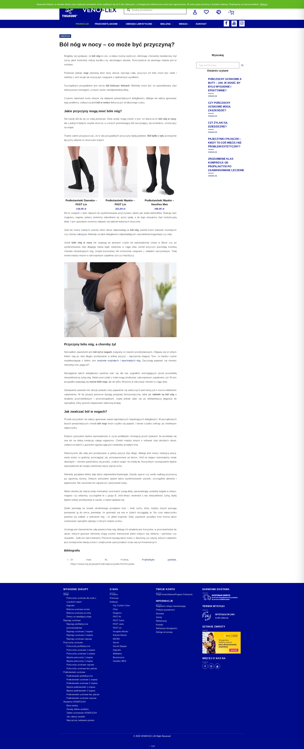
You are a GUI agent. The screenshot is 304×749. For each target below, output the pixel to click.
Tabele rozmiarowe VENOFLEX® (81, 713)
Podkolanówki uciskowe (74, 672)
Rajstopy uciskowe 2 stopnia (79, 635)
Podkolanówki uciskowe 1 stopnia (81, 679)
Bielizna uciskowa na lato (78, 609)
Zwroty (159, 617)
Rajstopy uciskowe (72, 620)
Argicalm (70, 605)
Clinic (115, 609)
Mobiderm (117, 653)
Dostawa (160, 613)
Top (153, 746)
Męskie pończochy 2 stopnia (79, 661)
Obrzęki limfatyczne (139, 24)
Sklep (66, 594)
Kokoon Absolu (120, 635)
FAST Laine (118, 624)
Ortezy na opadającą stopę (78, 616)
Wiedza (183, 24)
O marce (114, 594)
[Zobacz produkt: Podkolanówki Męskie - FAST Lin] (120, 172)
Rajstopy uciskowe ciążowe (79, 639)
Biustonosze (118, 657)
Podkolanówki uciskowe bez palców (82, 694)
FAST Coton (118, 620)
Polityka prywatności (165, 610)
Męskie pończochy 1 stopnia (79, 657)
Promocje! (82, 24)
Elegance (117, 613)
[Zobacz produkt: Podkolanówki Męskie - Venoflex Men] (159, 172)
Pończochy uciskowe (73, 642)
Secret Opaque (120, 646)
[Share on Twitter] (43, 73)
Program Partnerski (184, 594)
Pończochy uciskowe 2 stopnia (80, 653)
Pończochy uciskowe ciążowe (80, 665)
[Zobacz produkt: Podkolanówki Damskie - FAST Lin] (81, 172)
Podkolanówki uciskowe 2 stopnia (81, 683)
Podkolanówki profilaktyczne (79, 676)
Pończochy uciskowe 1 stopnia (80, 650)
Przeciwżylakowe (106, 24)
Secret (116, 642)
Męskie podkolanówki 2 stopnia (80, 690)
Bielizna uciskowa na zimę (78, 613)
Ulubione (171, 594)
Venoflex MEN (119, 661)
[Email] (43, 90)
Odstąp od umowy (164, 632)
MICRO (116, 639)
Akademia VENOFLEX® (74, 702)
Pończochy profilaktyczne (78, 646)
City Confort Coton (121, 605)
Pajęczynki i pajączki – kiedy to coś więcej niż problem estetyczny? (224, 143)
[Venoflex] (87, 10)
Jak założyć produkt (75, 716)
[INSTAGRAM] (242, 23)
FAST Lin (117, 628)
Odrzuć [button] (263, 4)
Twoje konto (161, 594)
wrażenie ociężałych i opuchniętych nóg (118, 360)
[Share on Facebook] (43, 65)
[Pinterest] (43, 82)
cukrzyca (81, 234)
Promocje (114, 598)
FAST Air (117, 616)
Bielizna (165, 24)
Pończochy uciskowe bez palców (81, 668)
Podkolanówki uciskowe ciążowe (81, 698)
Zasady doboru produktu (77, 709)
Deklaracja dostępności (166, 628)
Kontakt (201, 24)
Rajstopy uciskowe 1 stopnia (79, 631)
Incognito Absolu (120, 631)
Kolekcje (114, 602)
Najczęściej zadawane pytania (80, 720)
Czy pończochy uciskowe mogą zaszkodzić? (219, 106)
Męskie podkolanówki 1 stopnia (80, 687)
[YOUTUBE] (234, 23)
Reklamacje (161, 621)
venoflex (65, 36)
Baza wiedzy (72, 705)
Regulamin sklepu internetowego (171, 606)
